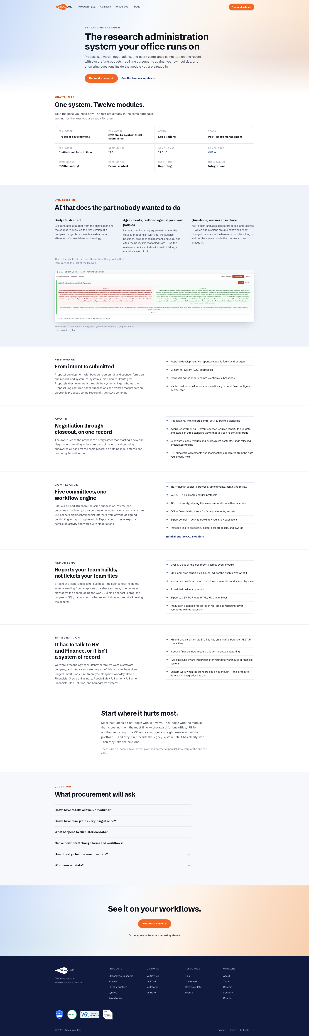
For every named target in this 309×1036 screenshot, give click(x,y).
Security (228, 992)
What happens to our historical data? (81, 832)
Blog (187, 975)
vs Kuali (151, 981)
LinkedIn (244, 1030)
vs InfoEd (152, 987)
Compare (105, 6)
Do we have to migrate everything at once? (85, 821)
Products (84, 6)
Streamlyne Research (121, 975)
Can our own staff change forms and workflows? (89, 843)
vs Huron (152, 992)
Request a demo (241, 7)
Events (189, 992)
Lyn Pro (113, 992)
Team (226, 981)
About (136, 6)
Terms (233, 1030)
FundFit (113, 981)
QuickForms (115, 998)
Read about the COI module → (185, 536)
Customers (191, 981)
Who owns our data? (69, 865)
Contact (227, 998)
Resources (122, 6)
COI (212, 152)
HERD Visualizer (118, 987)
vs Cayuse (153, 975)
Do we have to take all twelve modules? (83, 810)
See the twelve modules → (138, 78)
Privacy (222, 1030)
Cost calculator (193, 987)
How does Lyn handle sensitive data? (81, 854)
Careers (227, 987)
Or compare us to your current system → (155, 935)
